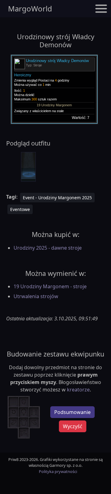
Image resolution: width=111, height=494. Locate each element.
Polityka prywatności (58, 471)
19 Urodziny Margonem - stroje (50, 286)
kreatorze (78, 389)
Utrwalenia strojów (36, 296)
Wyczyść (72, 426)
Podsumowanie (72, 412)
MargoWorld (30, 8)
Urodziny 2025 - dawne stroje (48, 247)
